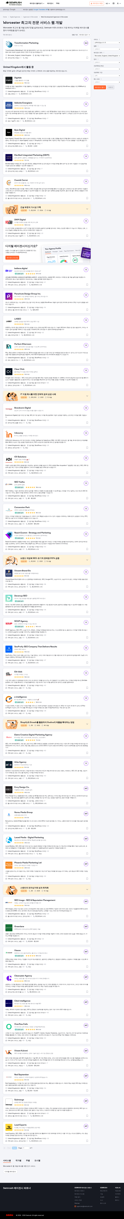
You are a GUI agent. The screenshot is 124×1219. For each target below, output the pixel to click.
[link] (50, 3)
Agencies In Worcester (30, 17)
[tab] (7, 1161)
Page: (20, 1148)
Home (5, 17)
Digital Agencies (15, 17)
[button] (108, 4)
